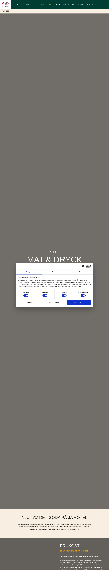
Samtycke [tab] (29, 272)
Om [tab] (80, 272)
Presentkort (78, 4)
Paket (35, 4)
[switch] (44, 295)
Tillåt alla (79, 302)
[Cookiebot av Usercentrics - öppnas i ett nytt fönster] (83, 266)
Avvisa (30, 302)
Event (57, 4)
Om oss (90, 4)
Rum (27, 4)
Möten (66, 4)
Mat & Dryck (46, 4)
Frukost (5, 11)
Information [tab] (54, 272)
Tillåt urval (54, 302)
